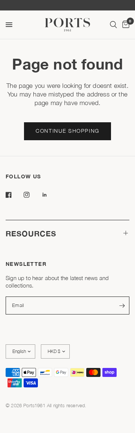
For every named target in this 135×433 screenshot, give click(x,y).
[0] (124, 24)
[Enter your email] (121, 305)
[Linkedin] (50, 195)
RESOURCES (31, 233)
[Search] (113, 24)
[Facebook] (14, 195)
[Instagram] (32, 195)
